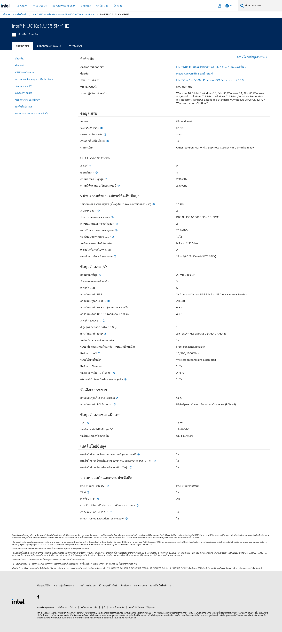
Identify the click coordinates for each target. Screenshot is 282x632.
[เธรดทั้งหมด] (96, 172)
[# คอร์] (90, 166)
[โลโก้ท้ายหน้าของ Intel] (18, 601)
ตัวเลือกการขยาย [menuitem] (23, 92)
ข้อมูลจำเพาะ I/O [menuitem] (23, 86)
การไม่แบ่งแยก (87, 585)
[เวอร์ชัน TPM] (98, 499)
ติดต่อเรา (126, 585)
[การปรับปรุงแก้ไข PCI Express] (117, 397)
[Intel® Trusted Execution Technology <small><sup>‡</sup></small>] (126, 518)
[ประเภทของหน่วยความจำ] (112, 217)
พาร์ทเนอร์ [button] (102, 5)
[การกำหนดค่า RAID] (105, 333)
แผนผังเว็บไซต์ (158, 585)
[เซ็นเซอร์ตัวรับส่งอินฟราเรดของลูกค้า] (125, 379)
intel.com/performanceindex (57, 615)
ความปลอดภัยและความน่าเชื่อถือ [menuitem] (31, 113)
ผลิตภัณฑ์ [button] (22, 5)
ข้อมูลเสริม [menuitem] (20, 65)
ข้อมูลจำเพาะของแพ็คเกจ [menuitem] (27, 99)
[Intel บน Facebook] (38, 597)
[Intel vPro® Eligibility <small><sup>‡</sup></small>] (108, 485)
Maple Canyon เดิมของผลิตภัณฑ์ (194, 73)
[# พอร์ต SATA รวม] (104, 320)
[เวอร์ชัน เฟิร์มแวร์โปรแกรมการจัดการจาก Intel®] (138, 505)
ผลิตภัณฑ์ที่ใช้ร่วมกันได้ (49, 45)
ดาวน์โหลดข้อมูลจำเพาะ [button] (251, 57)
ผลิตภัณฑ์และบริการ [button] (64, 5)
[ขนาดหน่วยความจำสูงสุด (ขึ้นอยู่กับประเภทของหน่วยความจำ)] (153, 204)
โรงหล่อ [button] (118, 5)
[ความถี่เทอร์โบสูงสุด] (106, 179)
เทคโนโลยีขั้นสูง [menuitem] (23, 106)
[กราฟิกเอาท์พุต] (100, 274)
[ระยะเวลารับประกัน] (105, 134)
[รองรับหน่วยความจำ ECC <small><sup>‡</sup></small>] (113, 236)
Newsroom (140, 585)
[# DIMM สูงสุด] (98, 210)
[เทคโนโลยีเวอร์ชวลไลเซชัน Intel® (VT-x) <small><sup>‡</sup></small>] (131, 467)
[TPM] (88, 492)
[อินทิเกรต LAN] (99, 353)
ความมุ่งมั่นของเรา (64, 585)
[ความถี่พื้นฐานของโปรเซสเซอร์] (118, 185)
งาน (172, 585)
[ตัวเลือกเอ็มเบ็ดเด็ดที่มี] (107, 141)
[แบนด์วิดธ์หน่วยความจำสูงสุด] (116, 230)
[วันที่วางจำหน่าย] (101, 128)
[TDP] (88, 422)
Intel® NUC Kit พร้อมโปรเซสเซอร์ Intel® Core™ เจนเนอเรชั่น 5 (211, 67)
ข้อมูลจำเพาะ (22, 45)
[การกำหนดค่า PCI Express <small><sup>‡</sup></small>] (115, 404)
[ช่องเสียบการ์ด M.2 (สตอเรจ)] (115, 256)
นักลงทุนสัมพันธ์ (108, 585)
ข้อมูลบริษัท (43, 585)
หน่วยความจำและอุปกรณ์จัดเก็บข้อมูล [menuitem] (34, 79)
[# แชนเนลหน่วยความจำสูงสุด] (116, 223)
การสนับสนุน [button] (40, 5)
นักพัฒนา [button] (86, 5)
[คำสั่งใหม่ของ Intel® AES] (111, 512)
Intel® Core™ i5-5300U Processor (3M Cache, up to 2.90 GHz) (212, 80)
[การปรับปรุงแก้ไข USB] (108, 301)
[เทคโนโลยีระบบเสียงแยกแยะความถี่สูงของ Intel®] (138, 454)
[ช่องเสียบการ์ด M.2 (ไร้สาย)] (114, 372)
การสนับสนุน (75, 45)
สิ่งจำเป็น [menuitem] (19, 58)
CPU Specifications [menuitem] (24, 72)
